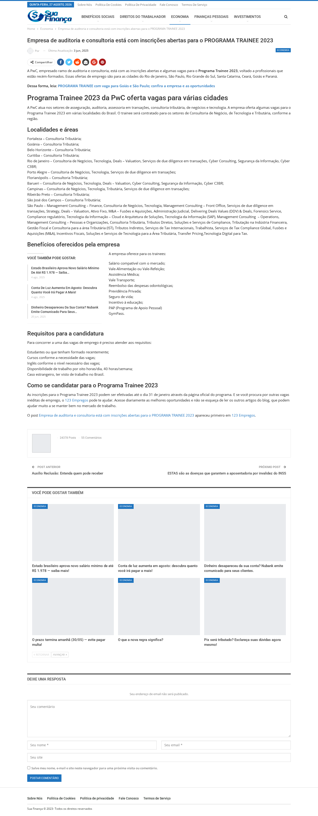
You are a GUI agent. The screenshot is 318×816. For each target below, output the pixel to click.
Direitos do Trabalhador (143, 17)
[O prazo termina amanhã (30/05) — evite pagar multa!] (73, 606)
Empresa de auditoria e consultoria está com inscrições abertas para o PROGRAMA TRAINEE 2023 (116, 415)
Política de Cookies (108, 5)
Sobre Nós (85, 5)
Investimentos (247, 17)
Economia (180, 17)
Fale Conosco (169, 5)
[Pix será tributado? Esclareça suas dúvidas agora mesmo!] (245, 606)
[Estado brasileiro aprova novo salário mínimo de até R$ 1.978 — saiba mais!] (73, 532)
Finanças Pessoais (211, 17)
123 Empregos (76, 400)
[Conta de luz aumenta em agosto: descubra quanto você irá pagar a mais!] (159, 532)
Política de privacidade (140, 5)
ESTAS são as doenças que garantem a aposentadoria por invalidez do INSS (227, 473)
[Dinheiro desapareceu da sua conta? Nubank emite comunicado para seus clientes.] (245, 532)
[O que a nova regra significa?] (159, 606)
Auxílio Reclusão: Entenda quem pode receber (67, 473)
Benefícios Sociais (97, 17)
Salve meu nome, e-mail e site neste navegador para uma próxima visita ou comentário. (94, 768)
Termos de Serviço (194, 5)
